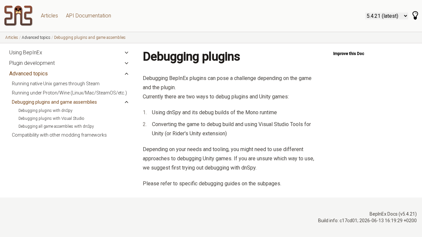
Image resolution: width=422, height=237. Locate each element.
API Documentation (88, 16)
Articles (49, 16)
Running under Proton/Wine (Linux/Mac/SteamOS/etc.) (69, 92)
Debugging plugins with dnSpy (45, 110)
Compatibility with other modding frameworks (59, 135)
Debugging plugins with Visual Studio (51, 118)
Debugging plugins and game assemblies (90, 37)
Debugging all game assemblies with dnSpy (56, 126)
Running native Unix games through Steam (56, 83)
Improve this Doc (348, 53)
